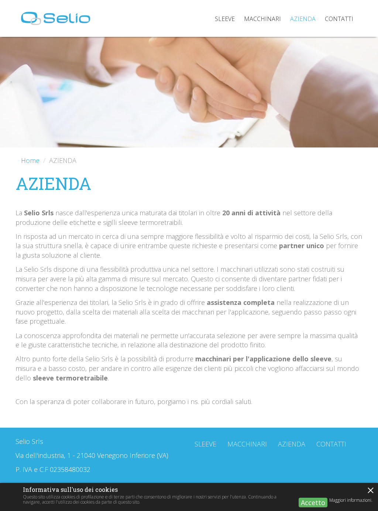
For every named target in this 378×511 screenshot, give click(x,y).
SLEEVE (205, 443)
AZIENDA (291, 443)
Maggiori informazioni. (350, 500)
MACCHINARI (247, 443)
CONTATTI (331, 443)
